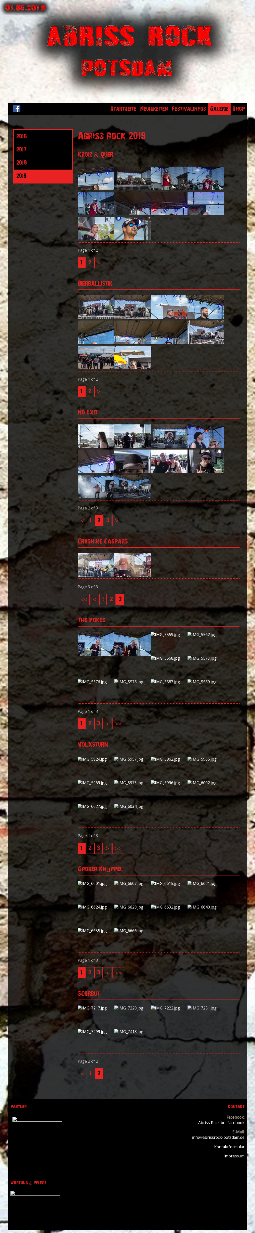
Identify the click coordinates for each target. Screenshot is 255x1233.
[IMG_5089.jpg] (132, 471)
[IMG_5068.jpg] (96, 471)
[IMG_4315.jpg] (96, 188)
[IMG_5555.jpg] (132, 654)
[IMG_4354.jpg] (132, 214)
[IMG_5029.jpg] (169, 446)
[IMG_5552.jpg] (96, 654)
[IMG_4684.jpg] (96, 367)
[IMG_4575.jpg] (96, 342)
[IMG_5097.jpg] (96, 497)
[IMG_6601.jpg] (96, 883)
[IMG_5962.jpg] (169, 759)
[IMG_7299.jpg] (96, 1031)
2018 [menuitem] (21, 163)
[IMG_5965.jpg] (206, 759)
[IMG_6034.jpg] (132, 806)
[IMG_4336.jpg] (169, 188)
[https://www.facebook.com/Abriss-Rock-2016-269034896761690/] (16, 110)
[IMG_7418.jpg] (132, 1031)
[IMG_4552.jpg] (96, 317)
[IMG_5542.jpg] (96, 575)
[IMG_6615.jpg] (169, 883)
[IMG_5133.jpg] (132, 497)
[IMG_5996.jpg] (169, 782)
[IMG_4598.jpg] (169, 342)
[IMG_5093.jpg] (206, 471)
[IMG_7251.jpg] (206, 1008)
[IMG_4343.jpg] (96, 214)
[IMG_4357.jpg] (169, 214)
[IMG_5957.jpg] (132, 759)
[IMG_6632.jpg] (169, 907)
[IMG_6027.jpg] (96, 806)
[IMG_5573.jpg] (206, 658)
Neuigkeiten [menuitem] (154, 109)
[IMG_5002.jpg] (96, 446)
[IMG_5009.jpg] (132, 446)
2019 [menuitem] (21, 176)
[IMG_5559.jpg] (169, 634)
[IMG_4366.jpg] (206, 214)
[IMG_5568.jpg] (169, 658)
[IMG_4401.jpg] (132, 239)
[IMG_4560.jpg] (169, 317)
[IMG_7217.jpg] (96, 1008)
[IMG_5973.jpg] (132, 782)
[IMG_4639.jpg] (206, 342)
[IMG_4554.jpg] (132, 317)
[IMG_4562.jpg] (206, 317)
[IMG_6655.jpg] (96, 930)
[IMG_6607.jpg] (132, 883)
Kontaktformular (229, 1146)
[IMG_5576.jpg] (96, 682)
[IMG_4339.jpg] (206, 188)
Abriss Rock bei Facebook (221, 1122)
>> (118, 724)
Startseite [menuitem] (123, 109)
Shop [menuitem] (239, 109)
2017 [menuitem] (21, 150)
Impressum (234, 1156)
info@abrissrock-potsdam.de (218, 1137)
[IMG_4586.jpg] (132, 342)
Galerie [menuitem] (219, 109)
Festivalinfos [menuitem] (189, 109)
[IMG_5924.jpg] (96, 759)
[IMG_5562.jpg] (206, 634)
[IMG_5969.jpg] (96, 782)
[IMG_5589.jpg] (206, 682)
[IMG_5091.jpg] (169, 471)
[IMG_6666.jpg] (132, 930)
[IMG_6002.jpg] (206, 782)
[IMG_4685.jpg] (132, 367)
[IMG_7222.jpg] (169, 1008)
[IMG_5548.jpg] (132, 575)
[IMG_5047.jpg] (206, 446)
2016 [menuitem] (21, 136)
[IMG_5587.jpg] (169, 682)
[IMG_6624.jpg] (96, 907)
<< (83, 599)
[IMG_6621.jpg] (206, 883)
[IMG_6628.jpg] (132, 907)
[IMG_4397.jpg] (96, 239)
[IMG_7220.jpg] (132, 1008)
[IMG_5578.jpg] (132, 682)
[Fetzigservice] (37, 1120)
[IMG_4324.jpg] (132, 188)
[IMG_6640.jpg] (206, 907)
